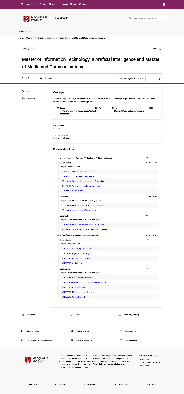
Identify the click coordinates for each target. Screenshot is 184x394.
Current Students (31, 4)
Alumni (54, 4)
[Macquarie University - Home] (35, 19)
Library (65, 4)
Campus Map (123, 384)
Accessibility (92, 384)
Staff (45, 4)
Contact (85, 4)
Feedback (33, 384)
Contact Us (62, 384)
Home (21, 38)
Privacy (152, 384)
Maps (75, 4)
